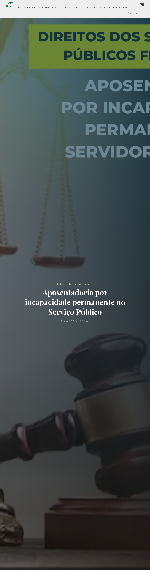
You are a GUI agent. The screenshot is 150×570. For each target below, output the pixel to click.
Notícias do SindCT (80, 284)
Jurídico (61, 284)
